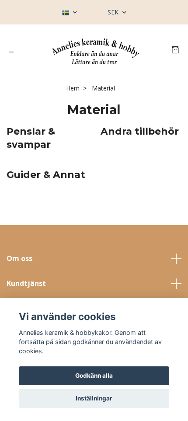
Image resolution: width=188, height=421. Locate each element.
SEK (114, 12)
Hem (73, 88)
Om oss (19, 258)
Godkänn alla (94, 375)
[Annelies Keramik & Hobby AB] (95, 51)
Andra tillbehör (140, 131)
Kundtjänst (26, 283)
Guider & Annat (46, 174)
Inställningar (94, 398)
